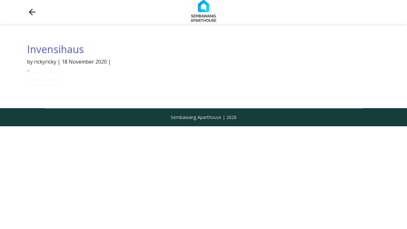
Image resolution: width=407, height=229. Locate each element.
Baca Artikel (45, 79)
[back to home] (32, 12)
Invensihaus (55, 49)
